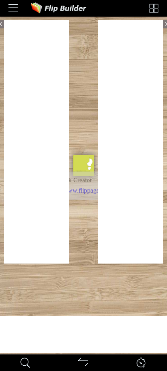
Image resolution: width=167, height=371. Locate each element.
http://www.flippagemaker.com (87, 190)
